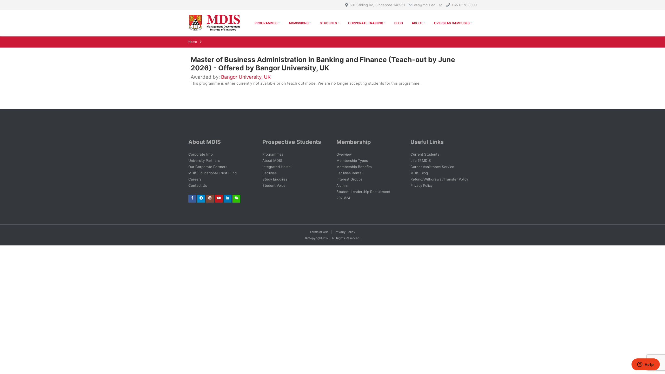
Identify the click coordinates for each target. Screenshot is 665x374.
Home (192, 42)
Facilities (269, 173)
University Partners (204, 160)
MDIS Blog (419, 173)
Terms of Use (319, 232)
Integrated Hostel (276, 167)
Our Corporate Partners (207, 167)
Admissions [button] (299, 23)
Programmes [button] (266, 23)
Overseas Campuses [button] (452, 23)
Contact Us (197, 185)
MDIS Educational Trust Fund (212, 173)
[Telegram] (201, 198)
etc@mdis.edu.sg (428, 5)
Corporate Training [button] (365, 23)
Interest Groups (349, 179)
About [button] (417, 23)
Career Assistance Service (432, 167)
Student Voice (273, 185)
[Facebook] (192, 198)
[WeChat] (236, 198)
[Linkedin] (227, 198)
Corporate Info (200, 154)
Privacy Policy (421, 185)
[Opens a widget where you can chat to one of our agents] (645, 364)
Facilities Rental (349, 173)
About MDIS (272, 160)
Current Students (424, 154)
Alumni (342, 185)
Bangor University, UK (246, 77)
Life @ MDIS (420, 160)
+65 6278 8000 (464, 5)
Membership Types (352, 160)
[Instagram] (209, 198)
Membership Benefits (354, 167)
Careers (195, 179)
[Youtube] (219, 198)
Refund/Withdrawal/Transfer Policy (439, 179)
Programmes (272, 154)
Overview (344, 154)
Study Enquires (274, 179)
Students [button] (328, 23)
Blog (398, 23)
